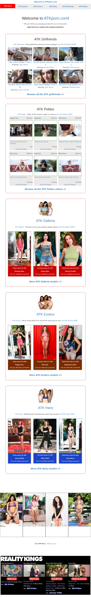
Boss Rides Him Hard (30, 563)
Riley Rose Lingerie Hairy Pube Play (68, 177)
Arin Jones (80, 584)
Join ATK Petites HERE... (64, 114)
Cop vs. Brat (72, 563)
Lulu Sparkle (79, 531)
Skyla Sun (71, 584)
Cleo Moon (70, 458)
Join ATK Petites (21, 149)
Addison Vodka (51, 586)
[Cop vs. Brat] (79, 570)
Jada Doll (37, 118)
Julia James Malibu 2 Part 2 (20, 62)
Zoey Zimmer (74, 67)
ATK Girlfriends (68, 6)
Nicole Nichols (49, 67)
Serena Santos (51, 584)
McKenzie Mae (74, 87)
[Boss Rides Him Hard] (34, 570)
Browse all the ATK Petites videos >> (45, 189)
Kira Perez (61, 584)
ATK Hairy (53, 6)
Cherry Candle (70, 271)
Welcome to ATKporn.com (45, 2)
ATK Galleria (23, 6)
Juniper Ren (14, 118)
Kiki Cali (45, 365)
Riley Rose (14, 153)
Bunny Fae (50, 588)
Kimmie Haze (19, 271)
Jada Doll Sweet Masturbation (42, 177)
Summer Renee (23, 90)
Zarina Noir (45, 271)
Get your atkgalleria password (19, 274)
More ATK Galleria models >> (45, 281)
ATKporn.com (56, 18)
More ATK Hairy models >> (45, 468)
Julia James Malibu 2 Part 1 (45, 85)
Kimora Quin (34, 531)
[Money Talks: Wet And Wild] (57, 570)
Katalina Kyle (28, 584)
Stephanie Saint (70, 365)
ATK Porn (7, 6)
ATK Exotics (38, 6)
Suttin (3, 582)
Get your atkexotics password (19, 367)
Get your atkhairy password (19, 461)
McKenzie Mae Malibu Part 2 (71, 85)
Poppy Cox (19, 365)
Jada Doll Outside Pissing (41, 141)
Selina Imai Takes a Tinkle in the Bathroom (70, 141)
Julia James (23, 65)
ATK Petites (83, 6)
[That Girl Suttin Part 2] (12, 570)
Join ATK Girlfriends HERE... (67, 44)
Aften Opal (45, 458)
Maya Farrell (11, 531)
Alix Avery (61, 586)
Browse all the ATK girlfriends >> (45, 94)
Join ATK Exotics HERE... (70, 320)
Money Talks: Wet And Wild (54, 563)
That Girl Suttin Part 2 (7, 563)
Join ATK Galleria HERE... (67, 227)
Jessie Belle (19, 458)
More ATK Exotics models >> (45, 375)
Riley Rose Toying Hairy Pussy (18, 177)
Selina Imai (62, 118)
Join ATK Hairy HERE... (68, 414)
